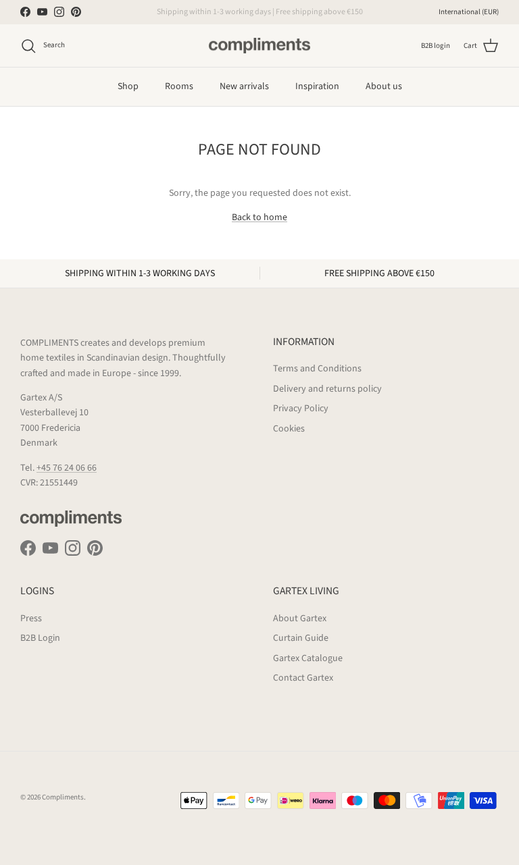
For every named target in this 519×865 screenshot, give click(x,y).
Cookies (289, 429)
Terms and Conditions (317, 368)
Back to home (259, 217)
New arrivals (244, 86)
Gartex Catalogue (308, 658)
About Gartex (299, 618)
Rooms (179, 86)
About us (384, 86)
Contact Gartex (303, 678)
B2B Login (40, 638)
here (329, 17)
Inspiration (317, 86)
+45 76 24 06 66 (66, 468)
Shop (128, 86)
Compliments (63, 797)
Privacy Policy (300, 408)
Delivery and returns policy (327, 389)
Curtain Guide (300, 638)
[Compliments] (259, 46)
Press (31, 618)
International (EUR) (469, 12)
